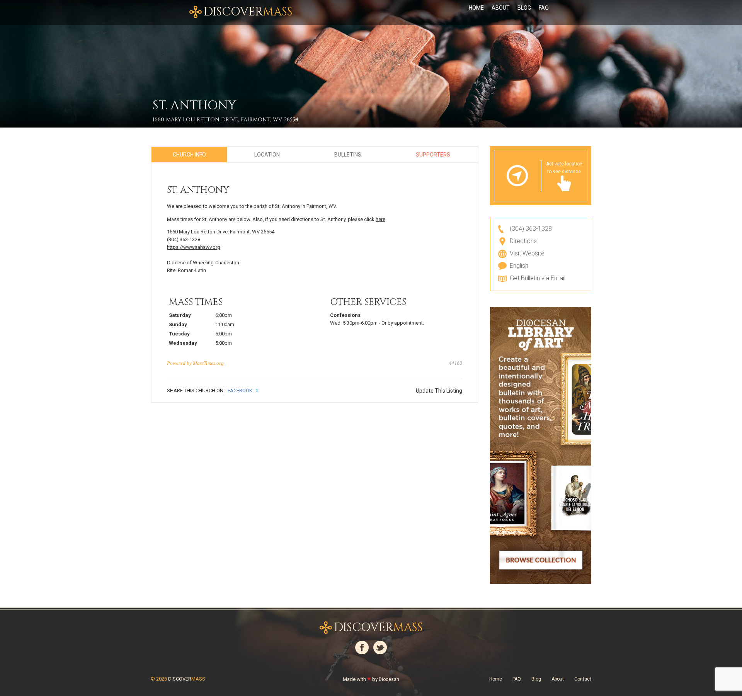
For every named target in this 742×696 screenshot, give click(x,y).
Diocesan (389, 679)
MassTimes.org (208, 363)
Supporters (433, 154)
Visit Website (527, 253)
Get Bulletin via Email (537, 278)
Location (267, 154)
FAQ (544, 8)
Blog (524, 8)
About (501, 8)
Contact (582, 679)
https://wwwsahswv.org (193, 247)
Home (476, 8)
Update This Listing (439, 391)
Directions (523, 241)
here (380, 219)
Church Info (189, 154)
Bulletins (347, 154)
